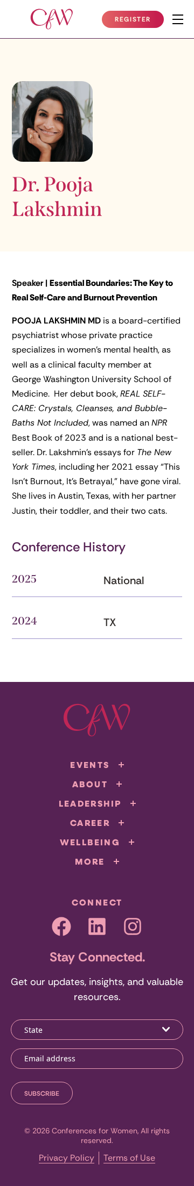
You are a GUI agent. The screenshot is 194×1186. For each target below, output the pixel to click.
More (90, 861)
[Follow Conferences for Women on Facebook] (61, 926)
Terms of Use (129, 1157)
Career (90, 823)
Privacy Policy (66, 1157)
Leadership (90, 803)
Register (139, 21)
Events (89, 765)
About (90, 784)
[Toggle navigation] (177, 19)
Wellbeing (90, 842)
